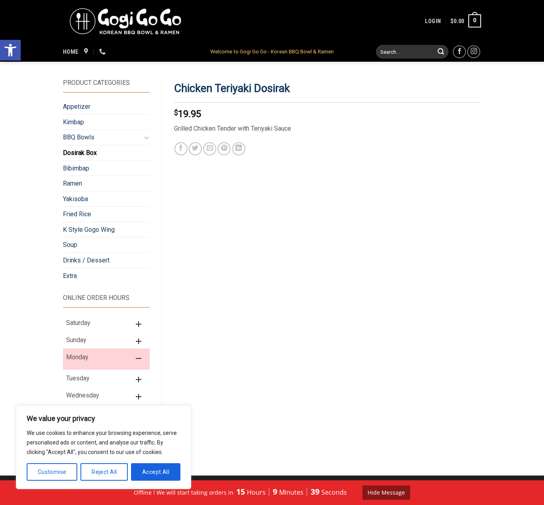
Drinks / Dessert (86, 260)
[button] (10, 50)
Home (70, 51)
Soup (70, 245)
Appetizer (76, 106)
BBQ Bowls (78, 137)
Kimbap (73, 122)
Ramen (72, 183)
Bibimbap (76, 168)
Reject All (104, 472)
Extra (70, 276)
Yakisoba (75, 199)
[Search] (441, 52)
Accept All (155, 472)
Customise (52, 472)
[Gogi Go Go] (126, 20)
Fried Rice (77, 214)
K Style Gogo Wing (89, 229)
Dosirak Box (80, 153)
